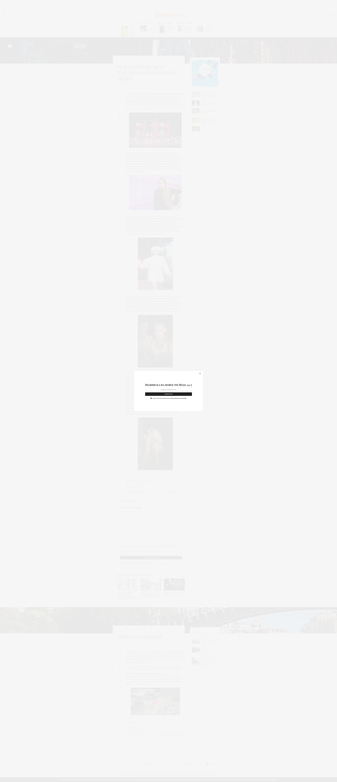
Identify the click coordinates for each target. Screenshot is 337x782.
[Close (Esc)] (200, 373)
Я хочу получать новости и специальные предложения (169, 398)
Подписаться (168, 394)
